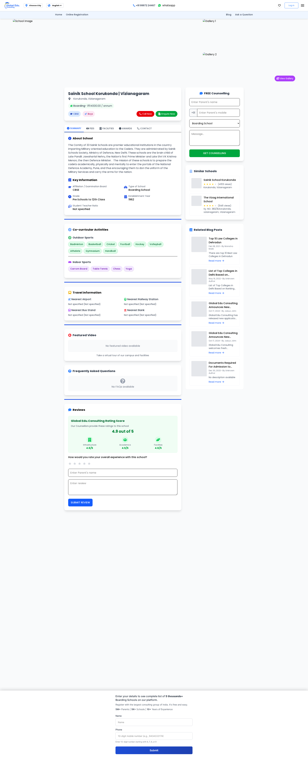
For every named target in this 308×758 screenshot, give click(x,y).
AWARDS (127, 128)
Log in (291, 5)
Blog (228, 14)
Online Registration (77, 14)
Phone (119, 729)
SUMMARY (75, 128)
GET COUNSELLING (214, 153)
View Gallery (286, 78)
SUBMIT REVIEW (80, 502)
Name (119, 715)
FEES (92, 128)
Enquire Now (168, 113)
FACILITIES (108, 128)
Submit (154, 750)
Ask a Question (244, 14)
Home (58, 14)
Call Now (147, 113)
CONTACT (146, 128)
